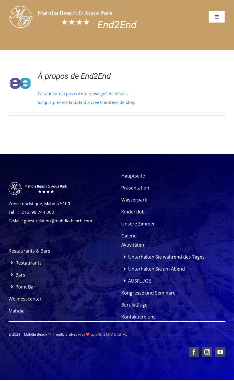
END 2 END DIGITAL (111, 334)
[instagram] (207, 352)
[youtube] (220, 352)
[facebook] (194, 352)
